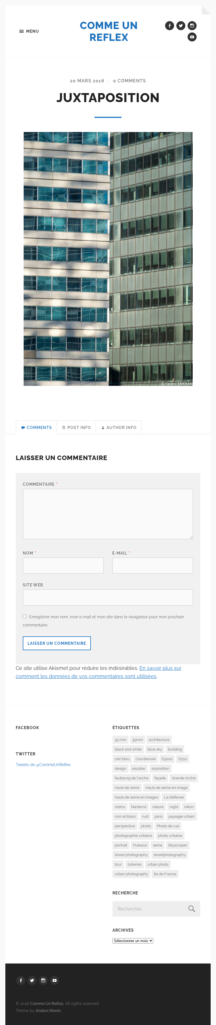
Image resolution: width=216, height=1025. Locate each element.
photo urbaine (170, 835)
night (174, 807)
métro (120, 807)
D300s (167, 759)
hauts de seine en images (136, 797)
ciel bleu (122, 759)
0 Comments (129, 80)
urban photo (157, 864)
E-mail (121, 553)
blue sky (155, 749)
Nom (30, 553)
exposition (160, 768)
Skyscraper (177, 845)
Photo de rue (168, 826)
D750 (182, 759)
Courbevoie (146, 759)
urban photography (131, 874)
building (175, 749)
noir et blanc (125, 816)
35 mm (120, 740)
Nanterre (139, 807)
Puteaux (140, 845)
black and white (128, 749)
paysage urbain (181, 816)
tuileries (134, 864)
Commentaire (40, 484)
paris (158, 816)
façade (160, 778)
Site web (33, 584)
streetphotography (170, 855)
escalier (139, 768)
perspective (125, 826)
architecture (159, 740)
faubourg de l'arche (131, 778)
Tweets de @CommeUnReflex (43, 764)
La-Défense (174, 797)
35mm (137, 740)
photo (146, 826)
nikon (189, 807)
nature (158, 807)
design (120, 768)
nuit (145, 816)
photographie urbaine (133, 835)
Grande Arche (184, 778)
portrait (121, 845)
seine (157, 845)
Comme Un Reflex (109, 31)
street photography (131, 855)
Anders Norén (48, 1010)
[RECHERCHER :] (156, 909)
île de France (165, 874)
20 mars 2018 (87, 80)
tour (118, 864)
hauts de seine (127, 788)
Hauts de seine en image (166, 788)
